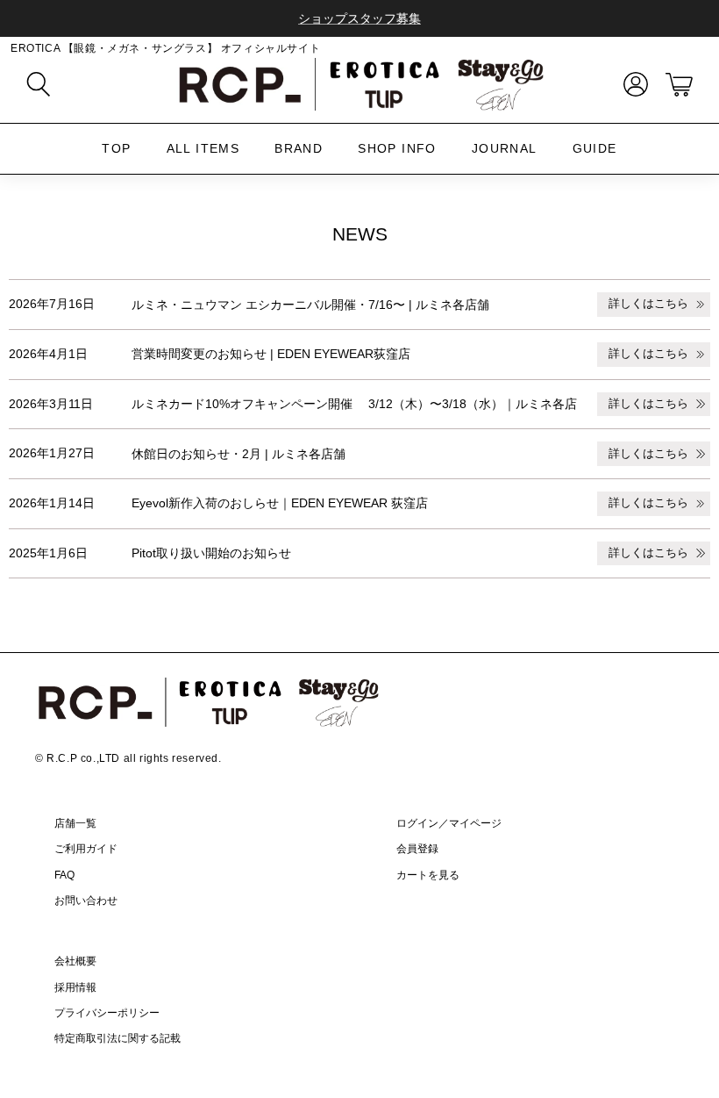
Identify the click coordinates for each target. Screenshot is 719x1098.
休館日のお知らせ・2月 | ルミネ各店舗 (238, 454)
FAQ (64, 875)
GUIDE (595, 148)
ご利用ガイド (85, 849)
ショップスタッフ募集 (359, 18)
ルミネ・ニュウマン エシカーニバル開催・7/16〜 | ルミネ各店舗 (310, 305)
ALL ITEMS (203, 148)
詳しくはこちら (648, 304)
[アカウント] (632, 84)
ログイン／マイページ (449, 823)
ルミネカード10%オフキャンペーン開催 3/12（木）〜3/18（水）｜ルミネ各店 (354, 404)
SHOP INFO (397, 148)
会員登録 (417, 849)
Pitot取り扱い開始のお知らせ (211, 553)
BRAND (298, 148)
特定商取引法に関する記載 (117, 1038)
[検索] (38, 84)
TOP (116, 148)
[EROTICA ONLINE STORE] (359, 84)
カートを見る (427, 875)
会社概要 (75, 961)
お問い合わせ (85, 900)
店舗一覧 (75, 823)
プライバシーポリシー (107, 1013)
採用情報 (75, 987)
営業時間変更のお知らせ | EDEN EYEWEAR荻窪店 (271, 354)
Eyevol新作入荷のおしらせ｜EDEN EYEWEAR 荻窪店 (280, 503)
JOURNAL (504, 148)
